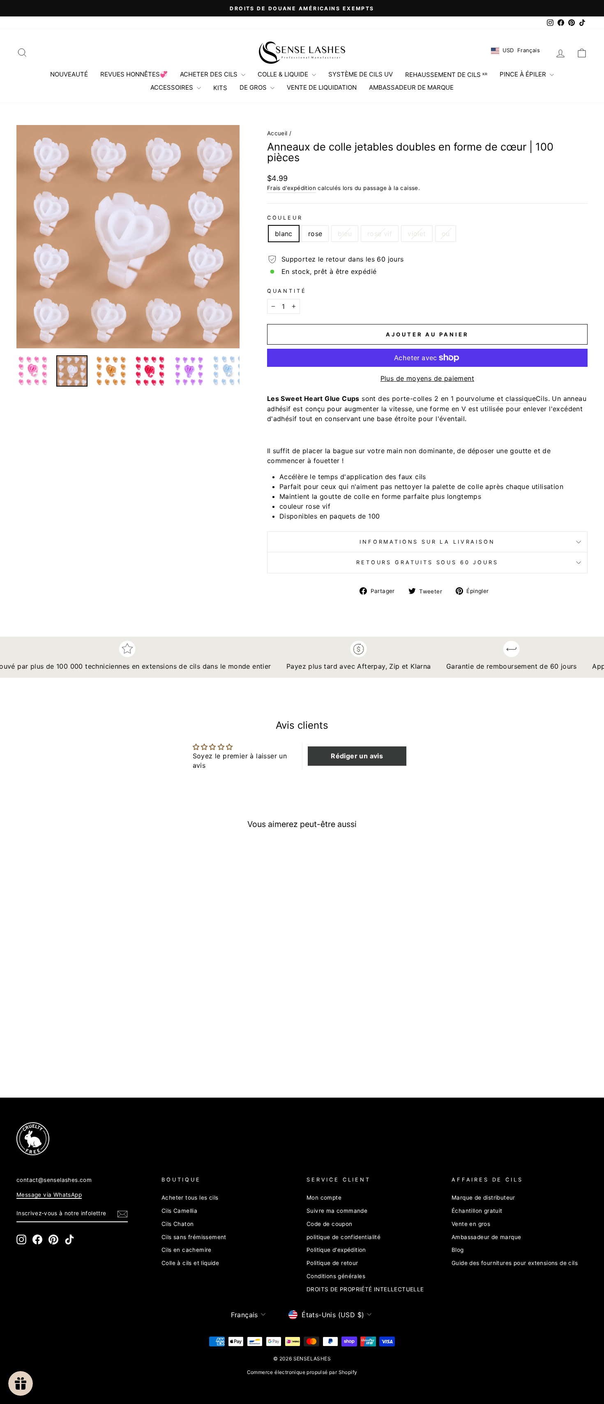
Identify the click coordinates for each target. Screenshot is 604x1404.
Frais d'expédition (291, 188)
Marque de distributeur (483, 1197)
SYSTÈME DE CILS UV (360, 74)
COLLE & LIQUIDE (284, 74)
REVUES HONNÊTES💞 (134, 74)
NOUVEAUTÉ (69, 74)
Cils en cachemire (186, 1249)
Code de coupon (330, 1224)
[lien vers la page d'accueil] (302, 53)
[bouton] (128, 236)
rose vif (379, 233)
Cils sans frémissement (193, 1237)
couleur (285, 218)
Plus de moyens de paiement (427, 378)
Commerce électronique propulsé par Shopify (302, 1372)
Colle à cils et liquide (190, 1263)
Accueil (277, 133)
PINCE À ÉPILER (524, 74)
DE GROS (254, 87)
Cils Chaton (177, 1224)
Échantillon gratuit (477, 1210)
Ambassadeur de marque (486, 1237)
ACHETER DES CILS (209, 74)
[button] (357, 755)
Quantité (287, 291)
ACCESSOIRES (172, 87)
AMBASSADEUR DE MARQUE (411, 87)
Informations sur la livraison (427, 542)
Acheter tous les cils (189, 1197)
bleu (345, 233)
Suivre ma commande (337, 1210)
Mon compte (324, 1197)
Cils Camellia (179, 1210)
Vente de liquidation (322, 87)
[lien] (287, 1138)
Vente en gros (471, 1224)
